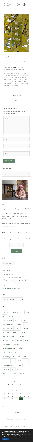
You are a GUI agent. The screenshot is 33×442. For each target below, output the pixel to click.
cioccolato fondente (7, 328)
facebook (17, 419)
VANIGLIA (19, 369)
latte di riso (24, 332)
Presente (4, 274)
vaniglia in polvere (7, 373)
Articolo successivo (17, 100)
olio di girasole (16, 344)
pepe (19, 356)
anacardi (18, 316)
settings (19, 436)
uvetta (13, 369)
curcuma (17, 328)
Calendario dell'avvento (9, 324)
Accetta (5, 439)
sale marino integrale (9, 365)
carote (19, 324)
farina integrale (6, 332)
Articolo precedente (16, 95)
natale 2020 (19, 340)
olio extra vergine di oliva (9, 357)
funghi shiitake (15, 332)
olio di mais (20, 348)
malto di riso (21, 336)
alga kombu (11, 316)
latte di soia (5, 336)
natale (12, 340)
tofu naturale (6, 369)
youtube (23, 419)
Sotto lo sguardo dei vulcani (8, 277)
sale (13, 361)
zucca (15, 373)
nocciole (27, 340)
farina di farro (25, 328)
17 (4, 396)
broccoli (16, 320)
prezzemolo (6, 361)
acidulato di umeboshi (18, 312)
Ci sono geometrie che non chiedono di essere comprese (14, 283)
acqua (27, 312)
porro (25, 357)
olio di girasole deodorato (9, 348)
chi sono (13, 412)
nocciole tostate (6, 344)
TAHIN (19, 365)
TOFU (25, 365)
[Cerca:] (16, 174)
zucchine (22, 373)
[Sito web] (16, 154)
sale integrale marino (22, 361)
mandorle (5, 340)
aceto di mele (6, 312)
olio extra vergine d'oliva (10, 352)
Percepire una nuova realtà (8, 288)
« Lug (3, 406)
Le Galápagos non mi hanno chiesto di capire (11, 280)
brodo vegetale (24, 320)
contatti (19, 412)
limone (13, 336)
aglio (4, 316)
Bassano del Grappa (7, 320)
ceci (25, 324)
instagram (10, 419)
